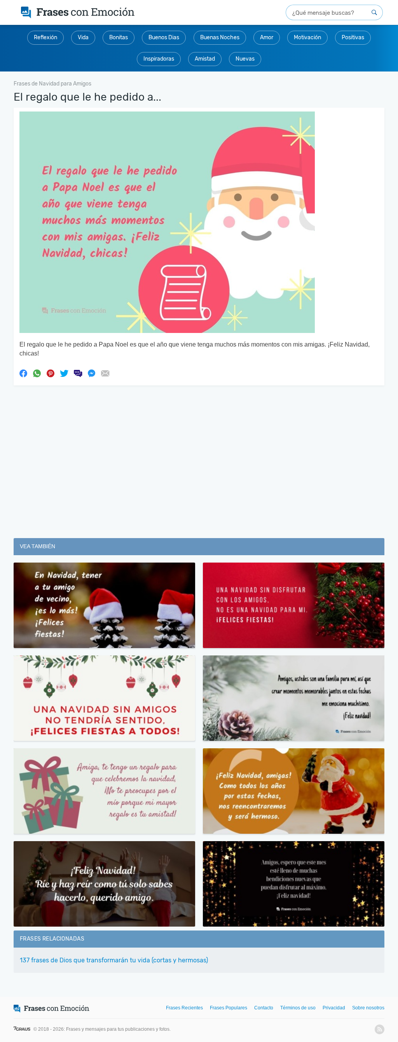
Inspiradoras (158, 59)
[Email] (105, 373)
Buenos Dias (163, 37)
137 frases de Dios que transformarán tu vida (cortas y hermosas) (114, 960)
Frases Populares (228, 1008)
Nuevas (245, 59)
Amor (266, 37)
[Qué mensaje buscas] (374, 12)
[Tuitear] (64, 373)
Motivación (307, 37)
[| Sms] (78, 373)
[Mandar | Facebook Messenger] (91, 373)
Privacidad (334, 1008)
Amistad (205, 59)
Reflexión (45, 37)
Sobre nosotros (368, 1008)
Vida (83, 37)
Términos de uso (298, 1008)
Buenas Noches (219, 37)
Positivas (353, 37)
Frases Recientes (184, 1008)
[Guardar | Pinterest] (50, 373)
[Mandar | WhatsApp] (37, 373)
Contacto (263, 1008)
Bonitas (118, 37)
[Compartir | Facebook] (23, 373)
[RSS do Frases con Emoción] (379, 1029)
